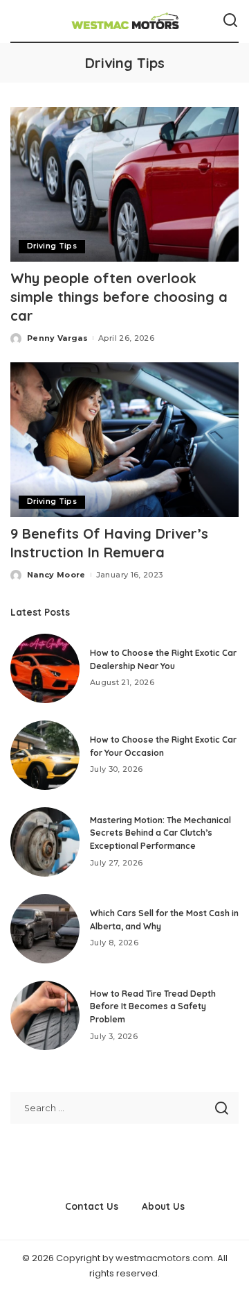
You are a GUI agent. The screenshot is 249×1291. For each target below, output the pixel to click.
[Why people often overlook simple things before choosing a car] (124, 184)
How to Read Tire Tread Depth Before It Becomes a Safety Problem (153, 1006)
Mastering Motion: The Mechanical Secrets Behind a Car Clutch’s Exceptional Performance (160, 833)
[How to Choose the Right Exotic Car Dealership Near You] (45, 668)
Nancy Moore (56, 575)
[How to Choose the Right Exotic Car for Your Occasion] (45, 755)
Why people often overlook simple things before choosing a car (119, 296)
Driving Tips (52, 246)
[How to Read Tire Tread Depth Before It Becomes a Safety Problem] (45, 1015)
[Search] (230, 21)
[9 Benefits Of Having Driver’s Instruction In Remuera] (124, 439)
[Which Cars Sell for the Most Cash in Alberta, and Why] (45, 928)
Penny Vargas (57, 338)
